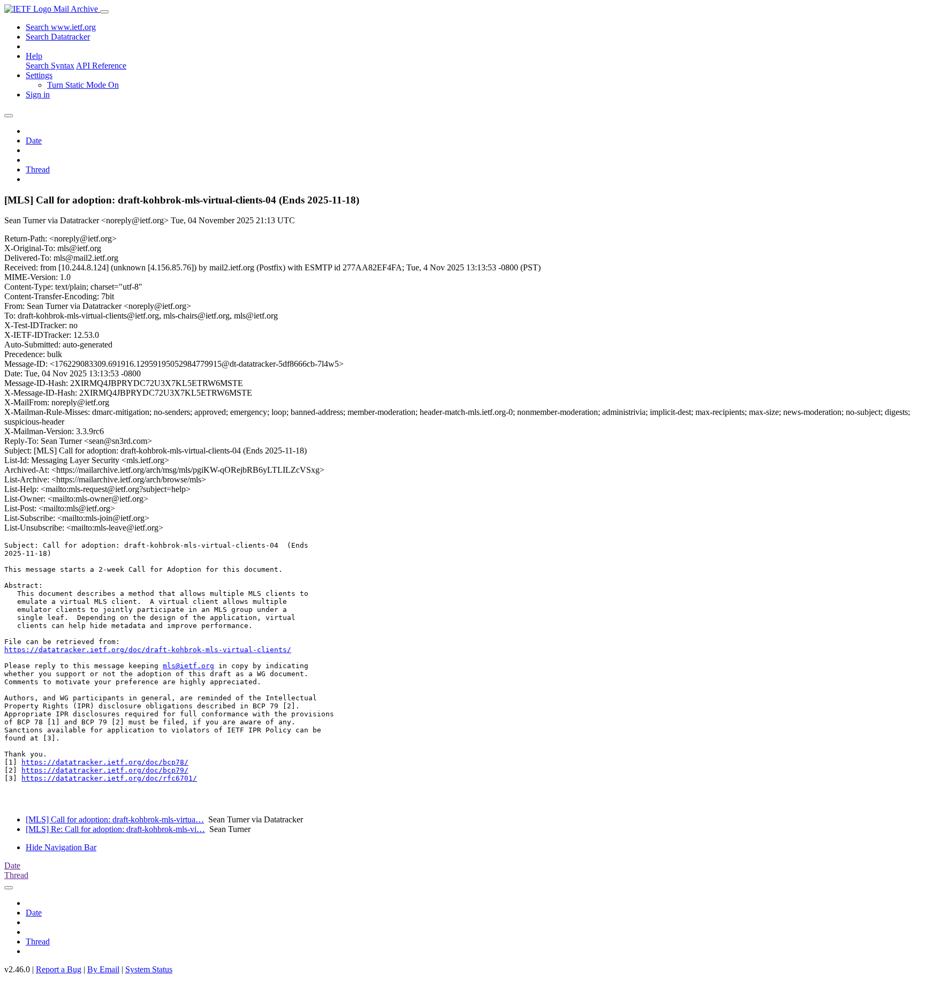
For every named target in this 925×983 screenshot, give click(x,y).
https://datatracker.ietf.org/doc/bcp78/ (104, 762)
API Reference (101, 65)
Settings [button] (39, 75)
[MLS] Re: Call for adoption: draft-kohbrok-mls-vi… (115, 829)
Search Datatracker (58, 36)
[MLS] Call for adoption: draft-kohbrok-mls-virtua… (115, 819)
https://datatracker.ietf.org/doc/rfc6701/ (109, 778)
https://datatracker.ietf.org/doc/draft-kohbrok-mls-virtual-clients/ (147, 650)
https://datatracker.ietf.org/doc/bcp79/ (104, 770)
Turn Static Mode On (83, 84)
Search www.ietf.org (61, 27)
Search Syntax (50, 65)
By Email (103, 969)
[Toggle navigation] (104, 11)
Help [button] (34, 56)
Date (34, 140)
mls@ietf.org (188, 666)
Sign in (38, 94)
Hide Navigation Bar (61, 847)
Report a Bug (58, 969)
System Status (148, 969)
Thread (38, 169)
